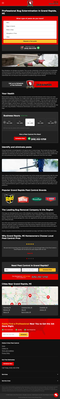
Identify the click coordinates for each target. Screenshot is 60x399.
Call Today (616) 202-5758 (10, 368)
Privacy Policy (6, 353)
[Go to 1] (26, 258)
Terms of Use (31, 397)
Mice (7, 22)
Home (3, 346)
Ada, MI (24, 310)
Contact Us (5, 348)
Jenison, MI (43, 310)
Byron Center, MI (26, 312)
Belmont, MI (6, 310)
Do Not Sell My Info (23, 397)
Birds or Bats (10, 29)
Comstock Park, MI (27, 307)
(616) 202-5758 (53, 4)
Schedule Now (20, 138)
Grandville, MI (43, 307)
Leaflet (56, 304)
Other (8, 37)
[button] (30, 295)
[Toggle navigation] (3, 2)
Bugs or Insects (10, 26)
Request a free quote (30, 41)
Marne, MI (6, 312)
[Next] (55, 122)
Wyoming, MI (7, 307)
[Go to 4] (33, 258)
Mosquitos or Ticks (11, 33)
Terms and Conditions (8, 351)
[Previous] (4, 122)
